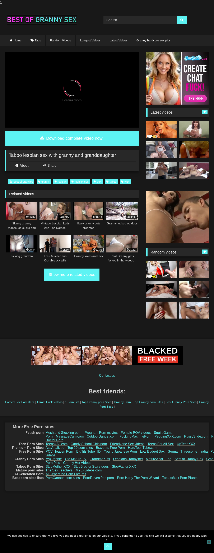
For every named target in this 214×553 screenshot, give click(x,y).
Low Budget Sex (152, 451)
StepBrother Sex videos (91, 466)
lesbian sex (82, 181)
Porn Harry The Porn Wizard (138, 478)
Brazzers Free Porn (110, 447)
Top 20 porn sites (80, 447)
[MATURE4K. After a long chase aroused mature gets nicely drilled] (161, 269)
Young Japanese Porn (120, 451)
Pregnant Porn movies (101, 432)
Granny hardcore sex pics (153, 40)
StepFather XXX (124, 466)
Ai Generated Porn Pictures (66, 474)
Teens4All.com (57, 444)
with (127, 181)
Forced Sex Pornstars (19, 402)
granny (45, 181)
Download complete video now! (74, 138)
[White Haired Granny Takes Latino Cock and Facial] (194, 310)
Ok (108, 546)
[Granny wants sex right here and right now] (161, 149)
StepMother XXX (58, 466)
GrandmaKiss (100, 459)
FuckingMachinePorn (135, 436)
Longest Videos (90, 40)
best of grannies (23, 181)
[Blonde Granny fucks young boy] (161, 170)
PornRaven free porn (98, 478)
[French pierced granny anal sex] (161, 310)
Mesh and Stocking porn (64, 432)
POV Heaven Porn (59, 451)
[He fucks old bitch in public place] (194, 289)
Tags (38, 40)
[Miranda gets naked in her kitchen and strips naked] (194, 269)
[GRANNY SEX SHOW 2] (194, 129)
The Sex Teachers (59, 470)
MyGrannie (54, 459)
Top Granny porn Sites (96, 402)
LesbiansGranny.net (128, 459)
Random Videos (60, 40)
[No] (209, 542)
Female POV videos (136, 432)
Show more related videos (71, 274)
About (23, 165)
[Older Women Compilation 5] (194, 149)
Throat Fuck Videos (49, 402)
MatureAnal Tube (158, 459)
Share (51, 165)
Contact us (107, 375)
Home (18, 40)
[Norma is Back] (161, 289)
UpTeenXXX (186, 444)
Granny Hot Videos (77, 463)
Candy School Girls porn (89, 444)
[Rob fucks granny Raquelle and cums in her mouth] (194, 170)
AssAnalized (55, 447)
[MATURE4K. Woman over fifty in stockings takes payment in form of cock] (161, 129)
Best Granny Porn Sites (181, 402)
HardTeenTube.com (142, 447)
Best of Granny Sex (189, 459)
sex (99, 181)
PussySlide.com (196, 436)
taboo (113, 181)
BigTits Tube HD (88, 451)
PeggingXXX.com (167, 436)
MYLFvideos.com (89, 470)
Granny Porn (122, 402)
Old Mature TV (76, 459)
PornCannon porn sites (63, 478)
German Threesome (182, 451)
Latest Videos (118, 40)
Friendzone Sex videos (127, 444)
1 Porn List (72, 402)
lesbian (62, 181)
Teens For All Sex (161, 444)
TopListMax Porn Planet (179, 478)
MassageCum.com (70, 436)
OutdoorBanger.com (101, 436)
